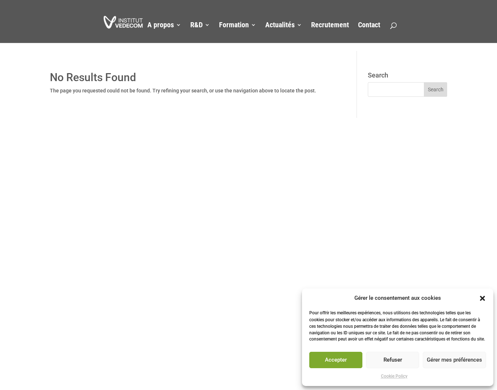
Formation (234, 25)
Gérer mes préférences (454, 360)
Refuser (392, 360)
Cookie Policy (394, 376)
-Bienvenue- (120, 25)
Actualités (280, 25)
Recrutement (330, 25)
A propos (160, 25)
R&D (196, 25)
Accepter (336, 360)
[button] (482, 298)
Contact (369, 25)
